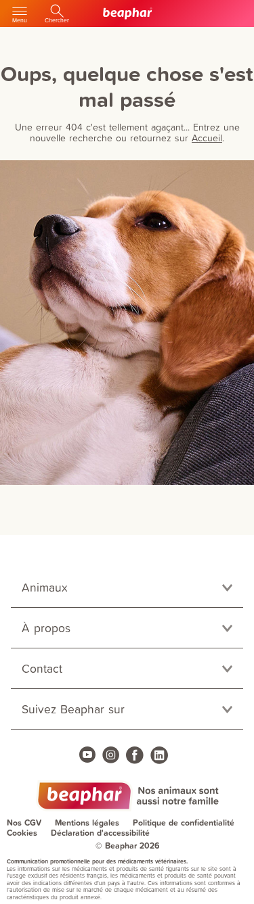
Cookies (22, 832)
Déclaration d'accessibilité (100, 832)
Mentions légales (87, 822)
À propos (46, 627)
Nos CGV (24, 822)
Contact (42, 668)
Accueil (207, 137)
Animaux (45, 587)
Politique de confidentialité (183, 822)
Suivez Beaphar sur (73, 708)
